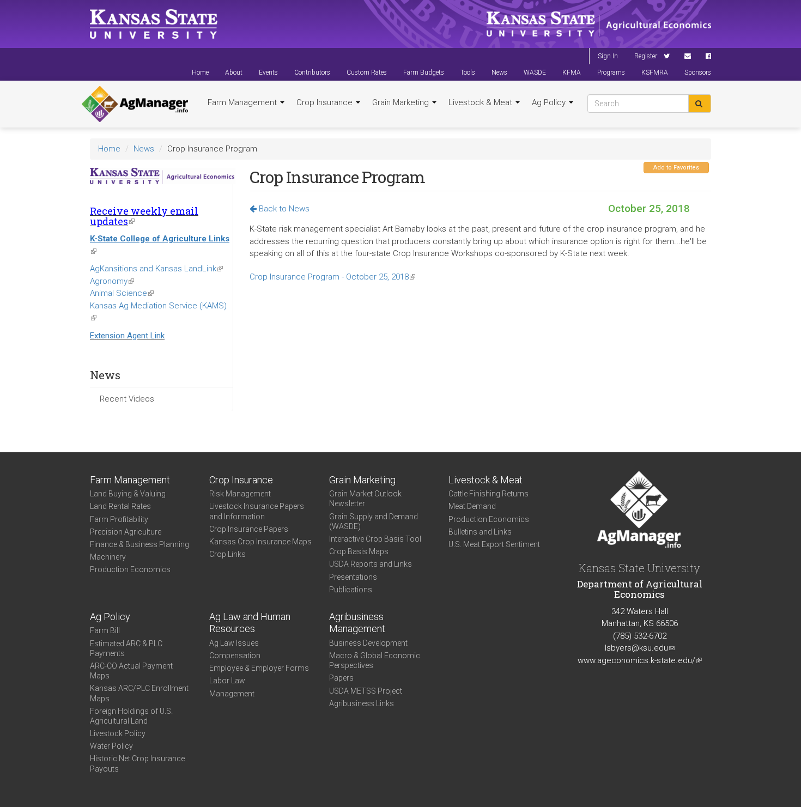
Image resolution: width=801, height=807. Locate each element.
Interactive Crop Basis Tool (375, 539)
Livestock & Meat (481, 102)
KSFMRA (654, 72)
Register (645, 56)
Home (200, 72)
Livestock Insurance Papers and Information (256, 511)
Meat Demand (472, 506)
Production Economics (130, 569)
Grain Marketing (401, 102)
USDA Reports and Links (370, 564)
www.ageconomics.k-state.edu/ (640, 660)
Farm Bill (105, 630)
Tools (467, 72)
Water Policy (111, 746)
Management (231, 693)
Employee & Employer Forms (259, 668)
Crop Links (227, 554)
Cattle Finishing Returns (488, 493)
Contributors (312, 72)
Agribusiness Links (361, 703)
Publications (350, 589)
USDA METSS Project (365, 691)
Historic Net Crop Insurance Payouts (137, 763)
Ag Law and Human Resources (249, 623)
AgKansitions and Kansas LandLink (156, 269)
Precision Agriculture (125, 531)
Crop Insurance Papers (248, 529)
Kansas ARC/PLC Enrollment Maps (139, 693)
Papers (341, 677)
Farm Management (243, 102)
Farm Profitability (119, 519)
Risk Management (240, 493)
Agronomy (112, 281)
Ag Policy (550, 102)
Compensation (234, 655)
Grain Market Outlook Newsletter (365, 498)
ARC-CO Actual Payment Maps (131, 671)
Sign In (608, 56)
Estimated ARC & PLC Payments (126, 648)
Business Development (368, 643)
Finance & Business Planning (139, 544)
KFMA (571, 72)
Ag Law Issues (234, 643)
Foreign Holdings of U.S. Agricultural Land (131, 716)
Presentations (353, 577)
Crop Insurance (325, 102)
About (233, 72)
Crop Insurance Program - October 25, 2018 (332, 277)
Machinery (108, 557)
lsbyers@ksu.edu (640, 648)
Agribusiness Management (357, 623)
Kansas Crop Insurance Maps (260, 541)
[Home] (135, 104)
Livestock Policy (117, 733)
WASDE (535, 72)
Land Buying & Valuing (128, 493)
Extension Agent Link (127, 336)
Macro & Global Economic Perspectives (374, 660)
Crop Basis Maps (359, 551)
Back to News (283, 209)
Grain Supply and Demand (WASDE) (373, 521)
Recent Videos (127, 399)
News (499, 72)
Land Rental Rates (120, 506)
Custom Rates (367, 72)
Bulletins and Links (480, 531)
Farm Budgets (423, 72)
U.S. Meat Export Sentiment (494, 544)
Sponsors (697, 72)
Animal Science (122, 293)
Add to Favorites (676, 167)
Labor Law (227, 680)
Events (268, 72)
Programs (611, 72)
